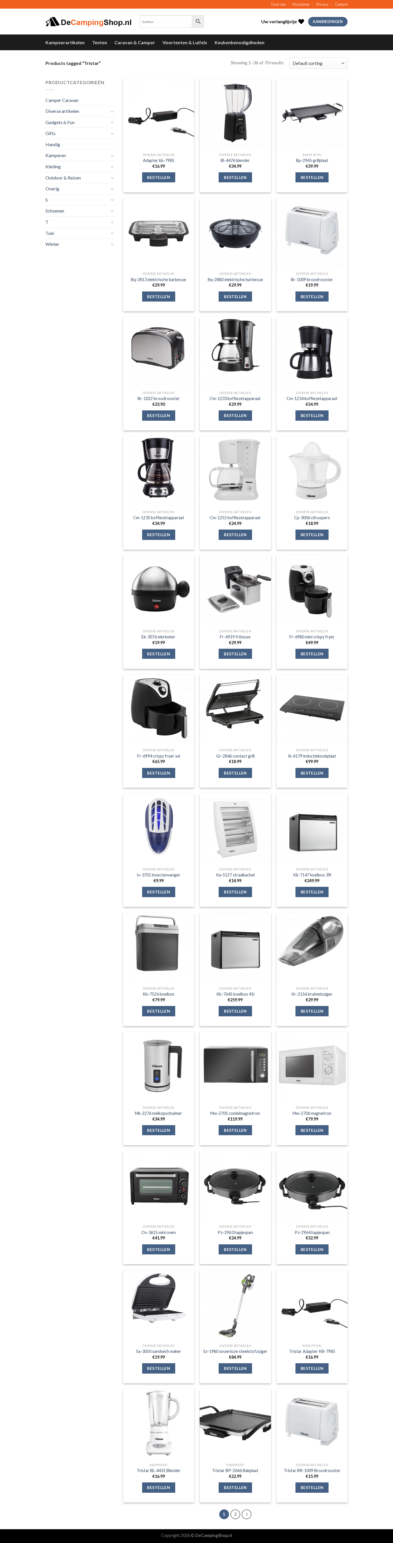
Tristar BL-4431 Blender (159, 1470)
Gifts (50, 133)
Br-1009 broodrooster (312, 279)
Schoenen (54, 210)
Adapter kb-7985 (158, 160)
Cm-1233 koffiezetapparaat (235, 398)
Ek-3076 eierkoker (158, 636)
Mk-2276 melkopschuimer (158, 1113)
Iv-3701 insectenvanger (158, 874)
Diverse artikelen (62, 111)
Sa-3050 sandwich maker (158, 1351)
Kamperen (55, 155)
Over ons (278, 4)
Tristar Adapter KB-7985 (312, 1351)
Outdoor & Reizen (63, 177)
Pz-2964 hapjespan (312, 1232)
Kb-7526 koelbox (158, 994)
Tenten (99, 42)
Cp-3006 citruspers (312, 517)
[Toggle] (112, 111)
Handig (52, 144)
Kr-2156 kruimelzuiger (312, 994)
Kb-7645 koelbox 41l (235, 994)
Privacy (322, 4)
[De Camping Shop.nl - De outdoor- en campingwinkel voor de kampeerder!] (88, 22)
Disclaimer (301, 4)
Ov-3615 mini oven (158, 1232)
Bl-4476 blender (235, 160)
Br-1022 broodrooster (159, 398)
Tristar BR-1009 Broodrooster (312, 1470)
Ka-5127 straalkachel (235, 874)
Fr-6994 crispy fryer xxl (158, 756)
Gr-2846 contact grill (235, 756)
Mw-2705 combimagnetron (235, 1113)
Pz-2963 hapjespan (235, 1232)
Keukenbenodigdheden (239, 42)
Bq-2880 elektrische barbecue (235, 279)
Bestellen (158, 177)
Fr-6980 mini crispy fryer (312, 636)
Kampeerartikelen (65, 42)
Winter (52, 244)
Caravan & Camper (135, 42)
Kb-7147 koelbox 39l (312, 874)
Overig (52, 188)
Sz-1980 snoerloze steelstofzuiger (235, 1351)
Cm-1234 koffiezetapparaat (312, 398)
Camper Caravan (62, 100)
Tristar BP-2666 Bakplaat (235, 1470)
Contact (341, 4)
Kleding (53, 166)
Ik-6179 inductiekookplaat (312, 756)
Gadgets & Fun (60, 122)
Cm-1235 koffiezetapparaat (158, 517)
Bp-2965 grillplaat (312, 160)
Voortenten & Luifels (185, 42)
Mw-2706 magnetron (312, 1113)
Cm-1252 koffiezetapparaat (235, 517)
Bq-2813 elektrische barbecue (158, 279)
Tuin (49, 233)
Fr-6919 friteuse (235, 636)
